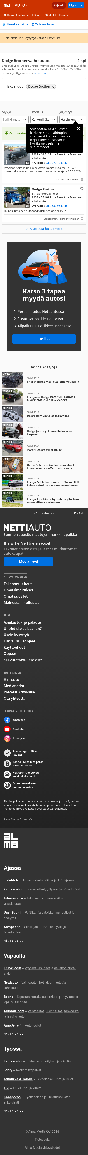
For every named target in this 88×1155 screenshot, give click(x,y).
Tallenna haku (44, 24)
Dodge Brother (44, 162)
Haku (10, 15)
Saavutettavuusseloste (23, 660)
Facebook (19, 719)
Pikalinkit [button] (51, 15)
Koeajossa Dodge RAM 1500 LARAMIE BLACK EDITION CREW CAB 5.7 (44, 397)
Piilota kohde (7, 147)
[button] (15, 116)
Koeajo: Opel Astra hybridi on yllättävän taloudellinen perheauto (44, 499)
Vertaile (8, 160)
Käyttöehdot (14, 647)
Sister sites (28, 5)
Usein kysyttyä (16, 635)
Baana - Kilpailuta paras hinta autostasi (28, 763)
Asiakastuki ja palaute (22, 622)
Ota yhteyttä (14, 698)
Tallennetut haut (18, 584)
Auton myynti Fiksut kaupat (26, 753)
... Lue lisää (41, 73)
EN (81, 513)
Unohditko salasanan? (23, 628)
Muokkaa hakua (17, 24)
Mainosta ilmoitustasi (22, 602)
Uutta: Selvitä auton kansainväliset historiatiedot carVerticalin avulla (44, 465)
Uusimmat (23, 15)
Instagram (19, 738)
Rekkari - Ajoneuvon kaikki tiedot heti (26, 774)
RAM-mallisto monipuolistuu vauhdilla (44, 380)
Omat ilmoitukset (18, 590)
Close (78, 128)
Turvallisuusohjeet (19, 641)
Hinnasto (11, 679)
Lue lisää (44, 338)
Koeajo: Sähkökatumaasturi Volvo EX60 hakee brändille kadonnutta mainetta (44, 482)
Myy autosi (76, 5)
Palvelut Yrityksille (19, 692)
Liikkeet (37, 15)
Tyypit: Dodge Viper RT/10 (44, 448)
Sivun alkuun (44, 513)
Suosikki (81, 188)
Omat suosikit (16, 596)
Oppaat (10, 653)
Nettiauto (15, 5)
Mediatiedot (14, 686)
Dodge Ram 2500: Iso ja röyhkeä (44, 414)
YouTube (18, 729)
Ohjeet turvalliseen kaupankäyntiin (25, 785)
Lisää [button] (62, 15)
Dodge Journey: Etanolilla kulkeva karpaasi (44, 431)
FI (75, 513)
